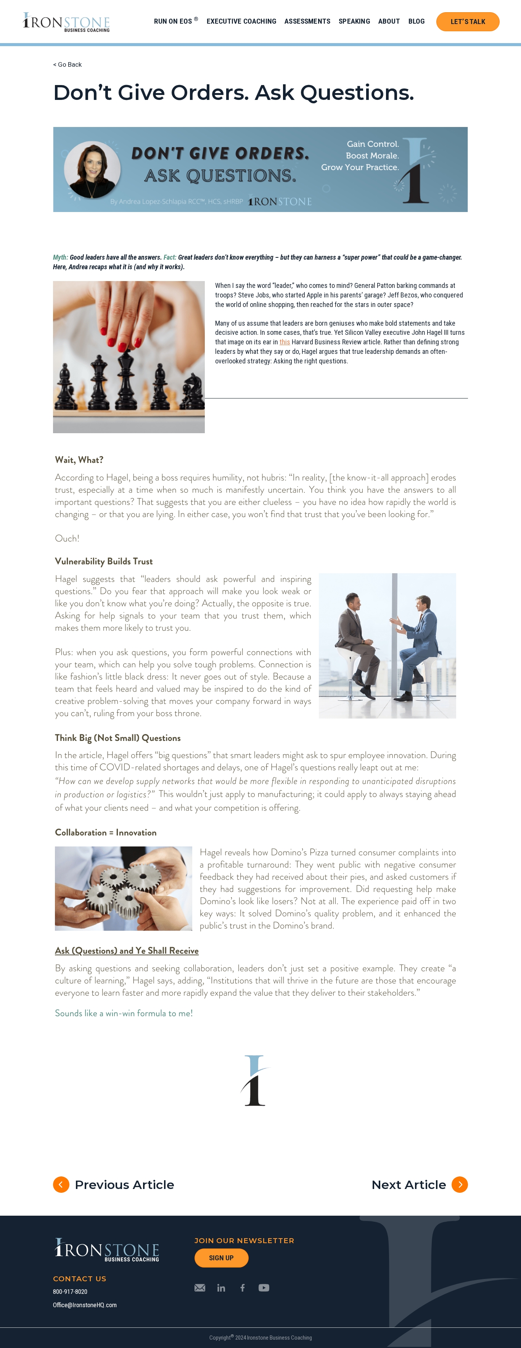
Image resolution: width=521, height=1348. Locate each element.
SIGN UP (221, 1257)
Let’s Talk (468, 21)
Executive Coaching (241, 21)
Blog (416, 21)
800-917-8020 (70, 1292)
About (389, 21)
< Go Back (67, 64)
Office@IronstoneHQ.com (85, 1305)
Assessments (307, 21)
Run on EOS (176, 21)
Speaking (354, 21)
